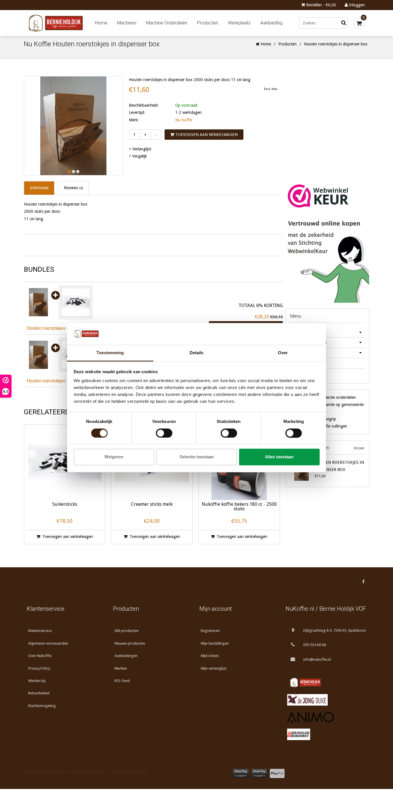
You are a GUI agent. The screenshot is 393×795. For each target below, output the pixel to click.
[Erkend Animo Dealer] (326, 717)
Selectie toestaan (197, 457)
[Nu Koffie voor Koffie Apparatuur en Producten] (57, 23)
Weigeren (113, 457)
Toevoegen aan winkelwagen (206, 134)
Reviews (73, 187)
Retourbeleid (38, 693)
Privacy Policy (39, 668)
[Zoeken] (343, 23)
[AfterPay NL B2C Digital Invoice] (241, 773)
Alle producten (127, 631)
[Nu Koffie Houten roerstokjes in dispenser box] (40, 302)
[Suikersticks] (75, 302)
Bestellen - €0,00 (320, 5)
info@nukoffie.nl (317, 659)
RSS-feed (122, 681)
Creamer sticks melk (152, 504)
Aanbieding (271, 23)
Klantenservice (40, 631)
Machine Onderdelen (166, 23)
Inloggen (356, 5)
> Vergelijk (138, 156)
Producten (207, 23)
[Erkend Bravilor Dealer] (326, 734)
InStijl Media (136, 772)
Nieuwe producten (130, 643)
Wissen (359, 448)
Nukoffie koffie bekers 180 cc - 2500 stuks (239, 507)
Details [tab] (197, 352)
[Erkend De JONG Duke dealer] (326, 699)
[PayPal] (277, 773)
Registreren (210, 631)
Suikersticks (64, 504)
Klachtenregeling (42, 706)
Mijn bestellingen (215, 643)
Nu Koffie (183, 120)
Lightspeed (98, 772)
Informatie (39, 187)
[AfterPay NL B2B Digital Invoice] (259, 773)
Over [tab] (283, 352)
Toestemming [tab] (110, 352)
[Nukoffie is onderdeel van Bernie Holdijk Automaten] (326, 682)
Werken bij (36, 681)
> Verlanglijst (140, 149)
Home (101, 23)
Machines (126, 23)
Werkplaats (239, 23)
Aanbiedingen (126, 656)
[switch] (164, 433)
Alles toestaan (279, 457)
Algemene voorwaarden (48, 643)
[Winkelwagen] (359, 23)
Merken (121, 668)
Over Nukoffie (39, 656)
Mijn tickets (210, 656)
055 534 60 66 (314, 645)
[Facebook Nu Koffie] (363, 581)
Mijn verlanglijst (213, 668)
